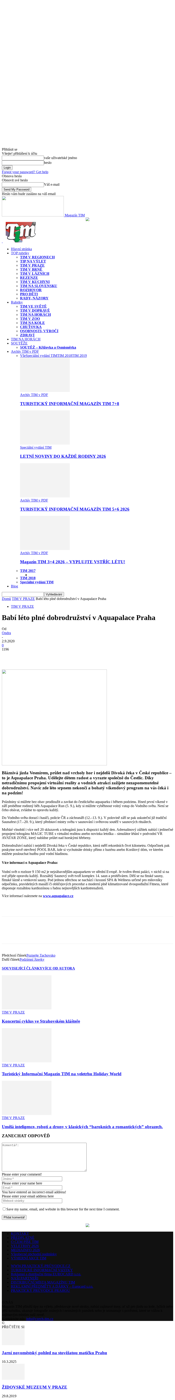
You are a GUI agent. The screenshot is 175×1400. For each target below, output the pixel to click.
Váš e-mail (51, 184)
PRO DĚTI (29, 294)
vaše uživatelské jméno (60, 158)
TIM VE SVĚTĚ (33, 306)
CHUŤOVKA (31, 327)
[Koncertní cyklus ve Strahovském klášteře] (26, 1008)
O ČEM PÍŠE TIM (25, 1242)
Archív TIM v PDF (25, 351)
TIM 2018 (64, 356)
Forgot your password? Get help (25, 172)
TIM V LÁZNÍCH (34, 273)
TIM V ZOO (30, 319)
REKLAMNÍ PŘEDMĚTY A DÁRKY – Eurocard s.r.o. (52, 1286)
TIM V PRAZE (32, 265)
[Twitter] (25, 656)
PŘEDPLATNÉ (22, 1238)
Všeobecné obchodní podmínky (34, 1254)
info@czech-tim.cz (39, 1319)
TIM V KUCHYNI (35, 282)
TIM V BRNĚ (31, 269)
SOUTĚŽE (19, 343)
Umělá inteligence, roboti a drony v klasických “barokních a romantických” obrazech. (82, 1126)
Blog (14, 586)
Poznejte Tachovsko (40, 955)
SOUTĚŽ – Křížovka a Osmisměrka (48, 347)
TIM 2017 (28, 571)
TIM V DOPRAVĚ (35, 310)
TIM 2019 (79, 356)
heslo (47, 163)
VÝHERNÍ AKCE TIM (28, 1258)
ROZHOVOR (31, 290)
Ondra (6, 633)
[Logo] (2, 241)
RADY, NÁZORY (34, 298)
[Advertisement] (55, 908)
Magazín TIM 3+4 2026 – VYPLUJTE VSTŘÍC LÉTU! (72, 561)
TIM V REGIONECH (37, 257)
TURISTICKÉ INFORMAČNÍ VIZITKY (42, 1270)
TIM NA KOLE (32, 323)
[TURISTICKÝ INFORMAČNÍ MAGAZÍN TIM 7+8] (45, 391)
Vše (23, 356)
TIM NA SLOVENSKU (38, 286)
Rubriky (17, 302)
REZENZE (29, 278)
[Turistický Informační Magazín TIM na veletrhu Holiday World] (26, 1061)
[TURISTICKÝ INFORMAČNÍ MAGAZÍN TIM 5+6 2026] (45, 496)
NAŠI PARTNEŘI (24, 1278)
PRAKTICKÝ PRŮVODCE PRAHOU (40, 1290)
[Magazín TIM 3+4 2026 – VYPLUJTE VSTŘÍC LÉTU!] (45, 549)
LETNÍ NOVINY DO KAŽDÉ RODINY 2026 (63, 456)
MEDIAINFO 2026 (25, 1250)
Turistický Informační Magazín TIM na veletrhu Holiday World (61, 1073)
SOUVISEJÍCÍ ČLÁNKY (22, 968)
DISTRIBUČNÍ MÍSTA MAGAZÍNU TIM (43, 1282)
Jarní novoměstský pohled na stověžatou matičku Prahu (54, 1352)
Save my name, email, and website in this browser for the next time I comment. (63, 1209)
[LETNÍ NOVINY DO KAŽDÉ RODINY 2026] (45, 443)
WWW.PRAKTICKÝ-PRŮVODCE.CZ (40, 1266)
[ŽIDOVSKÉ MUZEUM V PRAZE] (13, 1378)
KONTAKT (20, 1233)
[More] (42, 656)
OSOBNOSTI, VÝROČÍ (39, 331)
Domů (6, 599)
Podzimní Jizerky (32, 959)
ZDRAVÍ (27, 335)
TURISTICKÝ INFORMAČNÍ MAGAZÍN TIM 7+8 (69, 403)
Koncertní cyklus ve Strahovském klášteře (41, 1021)
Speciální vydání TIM (41, 356)
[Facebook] (9, 656)
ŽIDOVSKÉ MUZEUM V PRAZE (34, 1387)
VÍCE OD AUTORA (58, 968)
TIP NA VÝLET (33, 261)
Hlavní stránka (21, 249)
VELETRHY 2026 (25, 1246)
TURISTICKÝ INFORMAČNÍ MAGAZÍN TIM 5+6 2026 (74, 509)
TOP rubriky (20, 253)
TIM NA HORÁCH (35, 315)
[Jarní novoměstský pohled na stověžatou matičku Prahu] (13, 1344)
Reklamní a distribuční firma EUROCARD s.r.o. (46, 1274)
